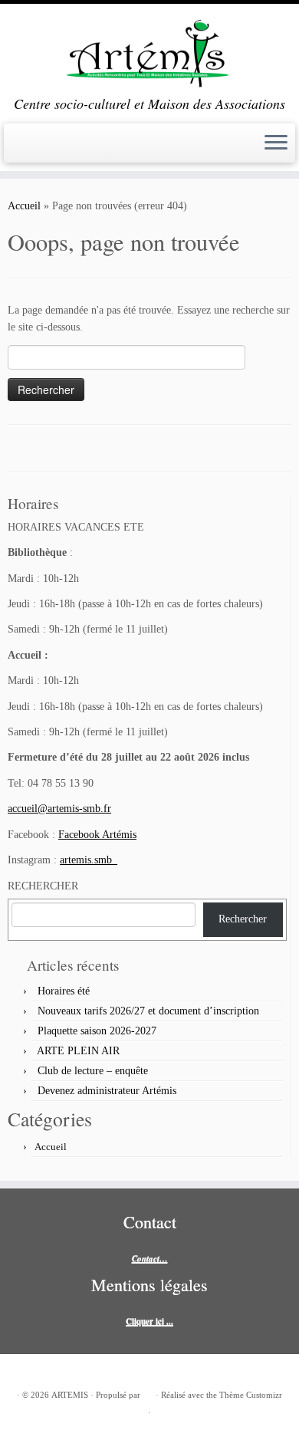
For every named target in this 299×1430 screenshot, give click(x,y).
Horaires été (64, 991)
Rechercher (243, 919)
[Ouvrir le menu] (276, 143)
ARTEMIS (69, 1394)
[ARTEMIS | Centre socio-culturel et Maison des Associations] (149, 50)
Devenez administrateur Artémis (107, 1090)
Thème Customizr (250, 1394)
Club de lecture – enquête (93, 1071)
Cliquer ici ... (149, 1321)
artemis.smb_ (88, 860)
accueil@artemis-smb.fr (59, 808)
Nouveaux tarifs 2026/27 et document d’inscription (148, 1011)
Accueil (24, 206)
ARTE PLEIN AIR (78, 1051)
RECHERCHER (43, 886)
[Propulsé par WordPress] (148, 1392)
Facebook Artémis (97, 834)
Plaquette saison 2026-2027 (97, 1031)
